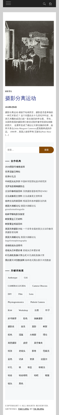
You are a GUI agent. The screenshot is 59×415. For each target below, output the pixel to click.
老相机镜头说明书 (13, 245)
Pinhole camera (38, 302)
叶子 (48, 310)
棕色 (10, 335)
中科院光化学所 (12, 181)
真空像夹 (38, 343)
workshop (23, 310)
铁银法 (42, 367)
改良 (23, 326)
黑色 (21, 383)
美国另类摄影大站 (13, 229)
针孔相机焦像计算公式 (16, 255)
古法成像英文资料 (13, 196)
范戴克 (46, 351)
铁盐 (30, 367)
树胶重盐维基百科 (13, 224)
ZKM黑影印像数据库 (15, 167)
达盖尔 (44, 359)
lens (31, 294)
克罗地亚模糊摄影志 (14, 186)
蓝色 (10, 359)
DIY (10, 294)
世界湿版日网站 (12, 172)
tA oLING (38, 409)
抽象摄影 (38, 318)
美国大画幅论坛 (12, 237)
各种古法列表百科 (13, 201)
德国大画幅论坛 (12, 206)
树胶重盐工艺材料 (13, 219)
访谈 (21, 359)
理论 (45, 335)
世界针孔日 (10, 176)
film (20, 294)
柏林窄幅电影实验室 (14, 214)
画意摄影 (12, 343)
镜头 (10, 383)
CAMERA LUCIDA (17, 286)
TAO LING (23, 409)
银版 (47, 375)
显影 (34, 326)
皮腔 (25, 343)
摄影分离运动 (20, 98)
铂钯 (36, 375)
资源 (32, 359)
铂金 (10, 375)
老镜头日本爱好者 (13, 250)
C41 (26, 278)
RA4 (10, 310)
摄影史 (11, 326)
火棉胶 (33, 335)
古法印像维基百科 (13, 191)
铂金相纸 (23, 375)
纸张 (10, 351)
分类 (37, 310)
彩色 (25, 318)
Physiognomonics (16, 302)
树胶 (45, 326)
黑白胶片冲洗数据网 (14, 260)
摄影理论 (8, 91)
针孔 (10, 367)
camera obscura (39, 286)
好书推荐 (12, 318)
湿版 (21, 335)
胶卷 (34, 351)
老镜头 (22, 351)
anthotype (12, 278)
